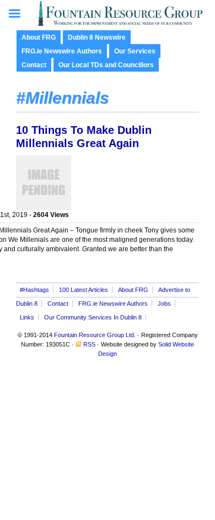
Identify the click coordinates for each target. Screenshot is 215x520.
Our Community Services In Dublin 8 (93, 317)
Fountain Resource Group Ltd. (95, 335)
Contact (34, 65)
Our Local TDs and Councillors (106, 65)
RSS (89, 344)
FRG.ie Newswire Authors (62, 51)
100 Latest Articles (83, 289)
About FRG (39, 37)
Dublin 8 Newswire (97, 37)
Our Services (134, 51)
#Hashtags (34, 289)
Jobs (164, 303)
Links (27, 317)
